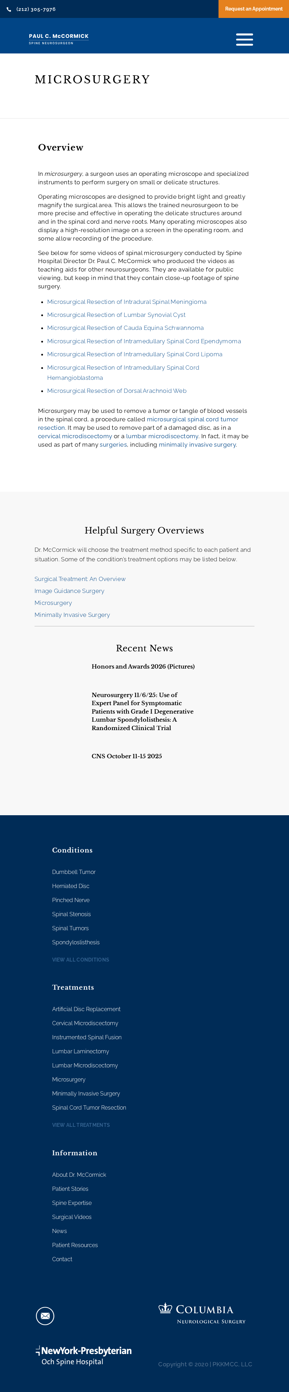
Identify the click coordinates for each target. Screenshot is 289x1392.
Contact (62, 1259)
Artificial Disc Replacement (86, 1009)
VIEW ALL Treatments (81, 1125)
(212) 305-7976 (36, 9)
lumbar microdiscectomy (162, 436)
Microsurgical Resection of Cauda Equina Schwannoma (125, 327)
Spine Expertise (72, 1203)
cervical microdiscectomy (75, 436)
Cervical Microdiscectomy (85, 1023)
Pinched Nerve (71, 900)
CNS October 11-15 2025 (127, 756)
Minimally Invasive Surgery (72, 614)
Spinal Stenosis (71, 914)
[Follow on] (45, 1316)
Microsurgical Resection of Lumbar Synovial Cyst (116, 314)
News (59, 1231)
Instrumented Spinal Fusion (87, 1037)
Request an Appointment (254, 9)
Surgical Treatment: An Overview (80, 578)
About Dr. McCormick (79, 1174)
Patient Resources (75, 1245)
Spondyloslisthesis (76, 942)
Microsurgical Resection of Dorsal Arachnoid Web (117, 390)
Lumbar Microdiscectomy (85, 1065)
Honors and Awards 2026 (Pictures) (143, 666)
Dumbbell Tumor (74, 872)
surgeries (113, 444)
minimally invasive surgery (197, 444)
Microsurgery (53, 602)
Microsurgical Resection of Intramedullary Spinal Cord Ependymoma (144, 341)
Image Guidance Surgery (70, 590)
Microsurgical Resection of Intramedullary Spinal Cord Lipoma (135, 354)
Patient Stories (70, 1189)
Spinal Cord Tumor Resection (89, 1107)
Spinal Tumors (70, 928)
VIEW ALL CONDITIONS (81, 960)
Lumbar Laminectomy (80, 1051)
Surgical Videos (72, 1217)
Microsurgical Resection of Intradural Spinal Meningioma (127, 301)
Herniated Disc (71, 886)
